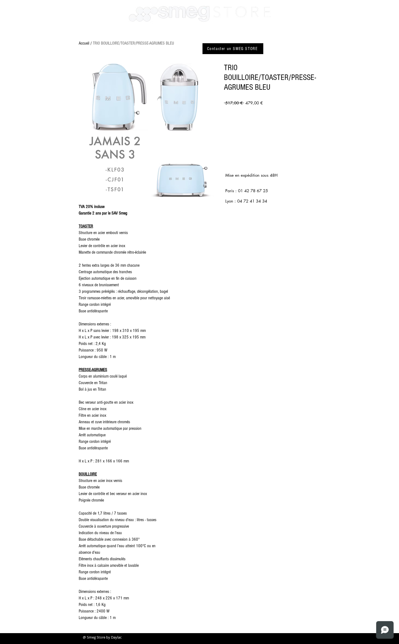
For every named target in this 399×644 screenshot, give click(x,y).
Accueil (84, 43)
